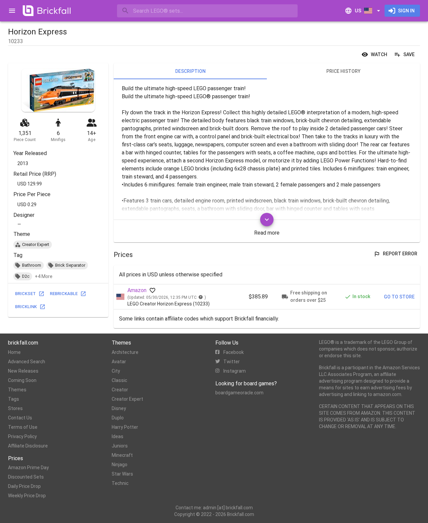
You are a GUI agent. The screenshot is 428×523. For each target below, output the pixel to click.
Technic (120, 483)
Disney (119, 408)
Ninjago (119, 464)
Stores (15, 408)
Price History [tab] (343, 71)
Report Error (400, 253)
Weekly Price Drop (27, 495)
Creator (120, 389)
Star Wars (122, 474)
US (358, 11)
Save (409, 54)
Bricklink (26, 306)
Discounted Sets (26, 477)
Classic (119, 380)
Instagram (234, 371)
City (116, 371)
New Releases (23, 371)
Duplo (118, 417)
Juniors (120, 445)
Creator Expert (127, 399)
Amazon (136, 290)
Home (14, 352)
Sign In (406, 10)
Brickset (25, 293)
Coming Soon (22, 380)
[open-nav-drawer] (12, 11)
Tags (13, 399)
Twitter (231, 361)
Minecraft (122, 455)
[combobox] (207, 10)
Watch (379, 54)
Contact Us (20, 417)
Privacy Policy (22, 436)
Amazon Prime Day (28, 467)
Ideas (117, 436)
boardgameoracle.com (239, 392)
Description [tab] (190, 71)
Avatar (119, 361)
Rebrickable (64, 293)
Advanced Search (26, 361)
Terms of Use (22, 427)
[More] (267, 219)
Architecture (125, 352)
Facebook (233, 352)
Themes (17, 389)
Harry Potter (125, 427)
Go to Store (399, 296)
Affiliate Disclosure (28, 445)
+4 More (43, 276)
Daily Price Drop (24, 486)
